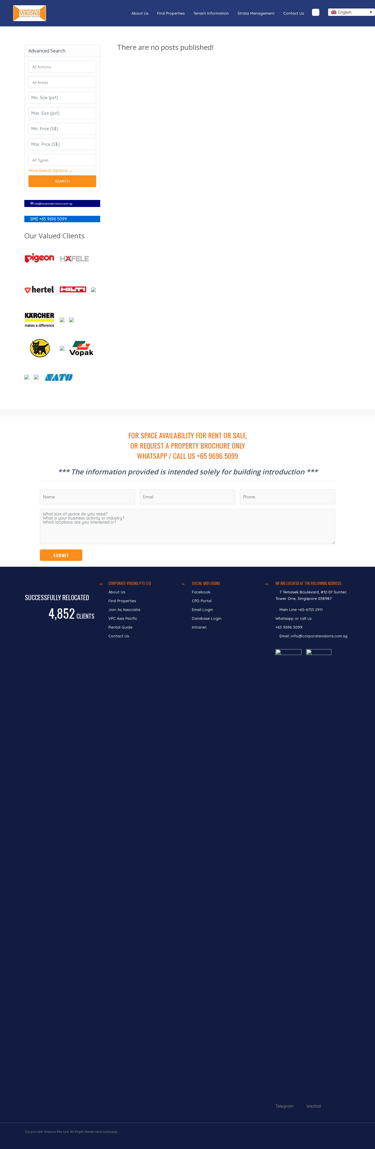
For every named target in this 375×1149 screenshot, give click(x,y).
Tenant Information (211, 13)
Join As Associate (124, 609)
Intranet (199, 627)
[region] (187, 488)
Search (62, 181)
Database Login (206, 618)
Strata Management (256, 13)
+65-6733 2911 (310, 609)
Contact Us (293, 13)
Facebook (201, 592)
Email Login (202, 609)
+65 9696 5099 (288, 627)
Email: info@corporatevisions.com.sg (313, 636)
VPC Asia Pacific (122, 618)
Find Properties (171, 13)
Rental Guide (120, 627)
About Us (140, 13)
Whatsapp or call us (294, 618)
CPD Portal (202, 600)
